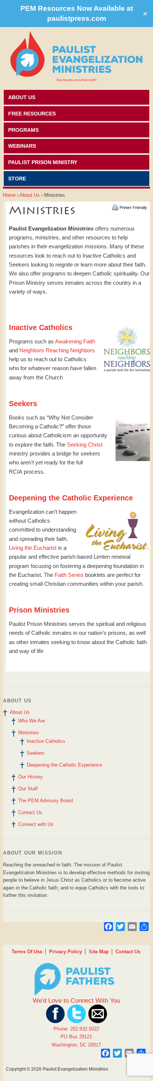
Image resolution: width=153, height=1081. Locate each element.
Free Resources (32, 114)
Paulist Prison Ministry (42, 162)
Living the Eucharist (32, 548)
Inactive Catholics (46, 741)
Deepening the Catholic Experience (64, 765)
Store (17, 179)
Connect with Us (35, 824)
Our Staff (28, 788)
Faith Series (69, 575)
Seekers (36, 753)
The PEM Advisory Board (45, 800)
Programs (23, 130)
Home (9, 195)
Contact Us (30, 812)
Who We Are (31, 721)
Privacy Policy (65, 951)
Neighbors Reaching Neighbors (57, 350)
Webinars (22, 146)
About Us (21, 97)
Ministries (28, 732)
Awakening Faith (75, 341)
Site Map (99, 951)
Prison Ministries (39, 610)
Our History (30, 777)
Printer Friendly (133, 207)
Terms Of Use (27, 951)
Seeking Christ (84, 444)
